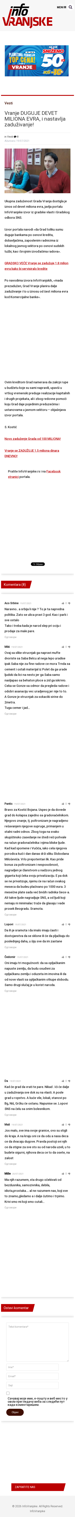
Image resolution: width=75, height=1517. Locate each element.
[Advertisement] (37, 339)
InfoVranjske (30, 1506)
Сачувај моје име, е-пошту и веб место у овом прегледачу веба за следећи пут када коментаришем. (38, 1401)
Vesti (9, 103)
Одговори (10, 637)
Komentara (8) (15, 584)
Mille (8, 1173)
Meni (60, 7)
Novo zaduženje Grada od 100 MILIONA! (33, 439)
